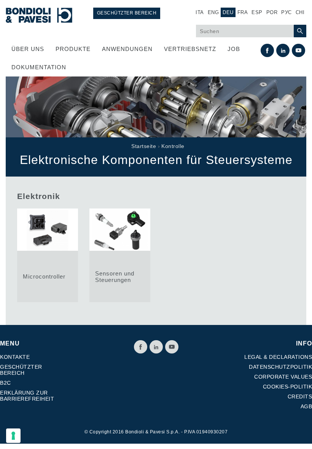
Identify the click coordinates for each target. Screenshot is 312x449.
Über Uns (27, 49)
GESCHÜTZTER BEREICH (127, 13)
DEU (228, 12)
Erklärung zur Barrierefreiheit (27, 396)
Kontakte (15, 357)
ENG (213, 12)
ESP (257, 12)
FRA (242, 12)
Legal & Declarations (278, 357)
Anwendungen (127, 49)
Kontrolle (173, 146)
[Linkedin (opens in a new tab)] (156, 346)
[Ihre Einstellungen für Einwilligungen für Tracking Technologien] (13, 435)
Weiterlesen (47, 255)
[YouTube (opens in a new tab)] (171, 346)
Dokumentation (38, 67)
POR (272, 12)
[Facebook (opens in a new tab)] (140, 346)
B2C (5, 383)
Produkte (73, 49)
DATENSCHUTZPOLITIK (280, 367)
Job (234, 49)
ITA (200, 12)
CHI (300, 12)
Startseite (143, 146)
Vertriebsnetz (190, 49)
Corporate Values (283, 377)
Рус (286, 12)
